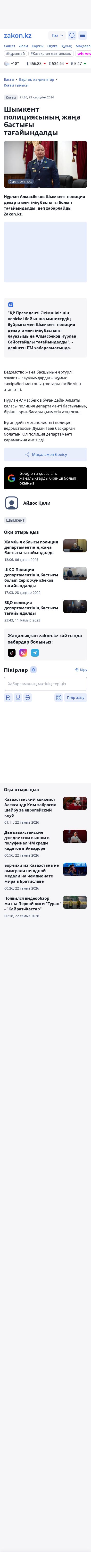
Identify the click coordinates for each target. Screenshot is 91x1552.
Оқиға (52, 46)
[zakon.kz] (18, 35)
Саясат (9, 46)
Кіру (83, 669)
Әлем (23, 46)
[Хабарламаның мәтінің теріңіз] (45, 684)
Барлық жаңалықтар (36, 79)
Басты (9, 79)
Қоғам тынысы (16, 85)
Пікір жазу (75, 697)
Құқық (66, 46)
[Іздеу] (72, 35)
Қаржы (37, 46)
